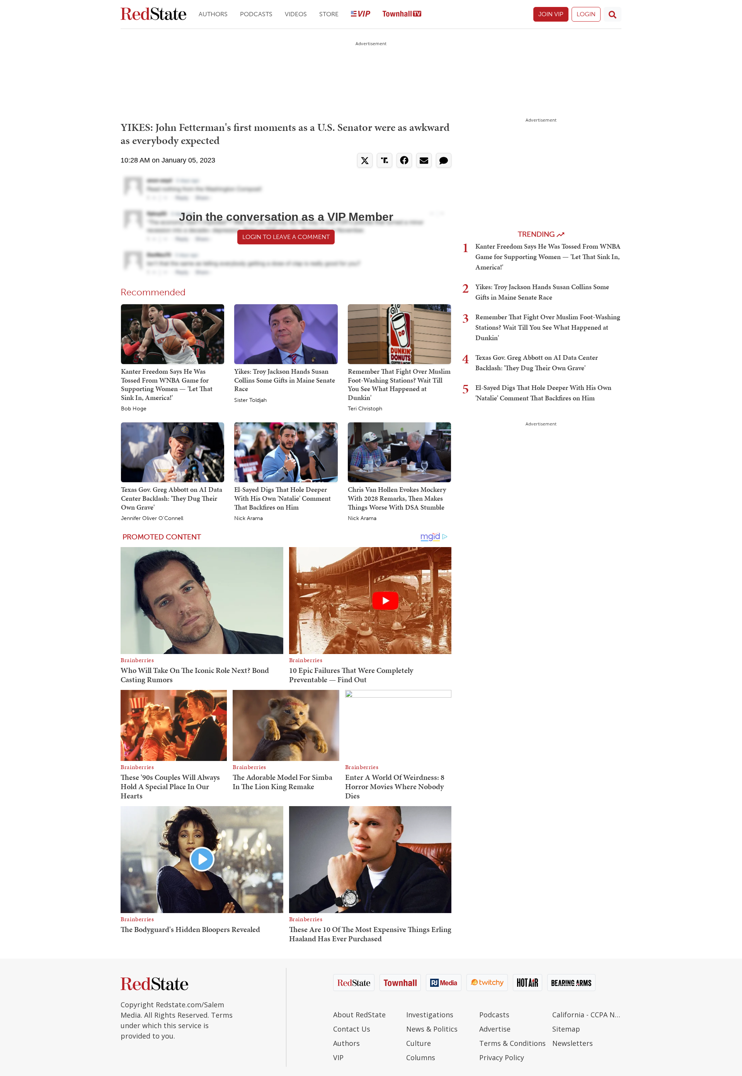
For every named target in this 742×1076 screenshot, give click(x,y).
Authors (213, 14)
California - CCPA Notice (586, 1014)
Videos (296, 14)
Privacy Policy (501, 1057)
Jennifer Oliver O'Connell (152, 518)
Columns (420, 1057)
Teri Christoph (365, 409)
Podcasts (256, 14)
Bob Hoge (133, 409)
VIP (338, 1057)
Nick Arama (248, 518)
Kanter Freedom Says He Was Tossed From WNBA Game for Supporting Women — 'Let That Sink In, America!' (167, 384)
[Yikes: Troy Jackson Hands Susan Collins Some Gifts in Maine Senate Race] (285, 333)
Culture (418, 1043)
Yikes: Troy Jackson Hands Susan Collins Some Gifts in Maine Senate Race (284, 379)
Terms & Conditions (512, 1043)
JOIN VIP (550, 14)
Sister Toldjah (250, 400)
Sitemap (566, 1029)
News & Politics (432, 1029)
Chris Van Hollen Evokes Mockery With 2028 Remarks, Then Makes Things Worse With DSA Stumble (397, 498)
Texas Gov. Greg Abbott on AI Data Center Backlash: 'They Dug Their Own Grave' (171, 498)
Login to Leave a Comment (286, 237)
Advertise (495, 1029)
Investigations (429, 1014)
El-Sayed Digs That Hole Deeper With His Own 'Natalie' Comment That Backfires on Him (282, 498)
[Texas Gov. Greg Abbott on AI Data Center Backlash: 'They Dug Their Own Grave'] (172, 452)
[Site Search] (612, 14)
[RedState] (153, 14)
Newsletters (572, 1043)
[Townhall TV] (401, 14)
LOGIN (586, 14)
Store (329, 14)
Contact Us (351, 1029)
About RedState (359, 1014)
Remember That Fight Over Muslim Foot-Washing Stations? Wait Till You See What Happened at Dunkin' (399, 384)
